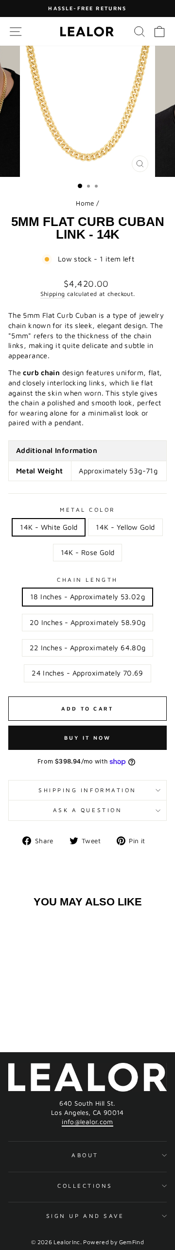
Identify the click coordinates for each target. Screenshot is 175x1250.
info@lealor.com (87, 1122)
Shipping (52, 293)
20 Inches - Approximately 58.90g (88, 622)
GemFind (131, 1242)
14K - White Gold (48, 527)
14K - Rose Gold (88, 552)
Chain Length (87, 579)
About (85, 1155)
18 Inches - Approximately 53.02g (87, 596)
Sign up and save (85, 1216)
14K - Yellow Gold (125, 527)
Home (85, 203)
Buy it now (87, 737)
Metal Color (87, 509)
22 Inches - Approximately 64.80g (88, 647)
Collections (85, 1185)
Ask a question (87, 810)
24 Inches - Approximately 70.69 (87, 673)
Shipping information (87, 790)
